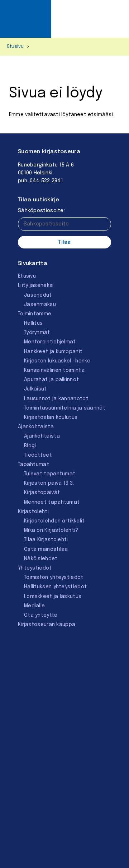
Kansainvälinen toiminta (54, 370)
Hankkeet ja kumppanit (53, 351)
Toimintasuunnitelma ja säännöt (64, 408)
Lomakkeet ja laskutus (52, 596)
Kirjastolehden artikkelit (54, 521)
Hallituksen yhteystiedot (55, 586)
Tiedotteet (38, 455)
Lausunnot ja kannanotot (56, 398)
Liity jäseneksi (36, 285)
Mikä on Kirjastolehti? (51, 530)
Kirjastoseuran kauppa (46, 624)
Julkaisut (35, 389)
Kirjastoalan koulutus (50, 417)
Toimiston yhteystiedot (53, 577)
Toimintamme (34, 313)
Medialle (34, 605)
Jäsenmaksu (40, 304)
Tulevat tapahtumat (49, 473)
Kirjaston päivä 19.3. (49, 483)
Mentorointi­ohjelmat (50, 341)
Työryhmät (37, 332)
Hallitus (33, 323)
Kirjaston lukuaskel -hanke (57, 361)
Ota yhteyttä (41, 615)
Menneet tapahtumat (52, 502)
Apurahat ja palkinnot (51, 379)
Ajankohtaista (36, 426)
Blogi (30, 445)
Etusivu (15, 46)
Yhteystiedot (35, 568)
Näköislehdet (41, 558)
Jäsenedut (38, 295)
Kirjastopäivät (42, 492)
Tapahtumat (33, 464)
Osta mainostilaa (46, 549)
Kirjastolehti (33, 511)
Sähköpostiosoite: (41, 210)
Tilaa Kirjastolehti (46, 539)
